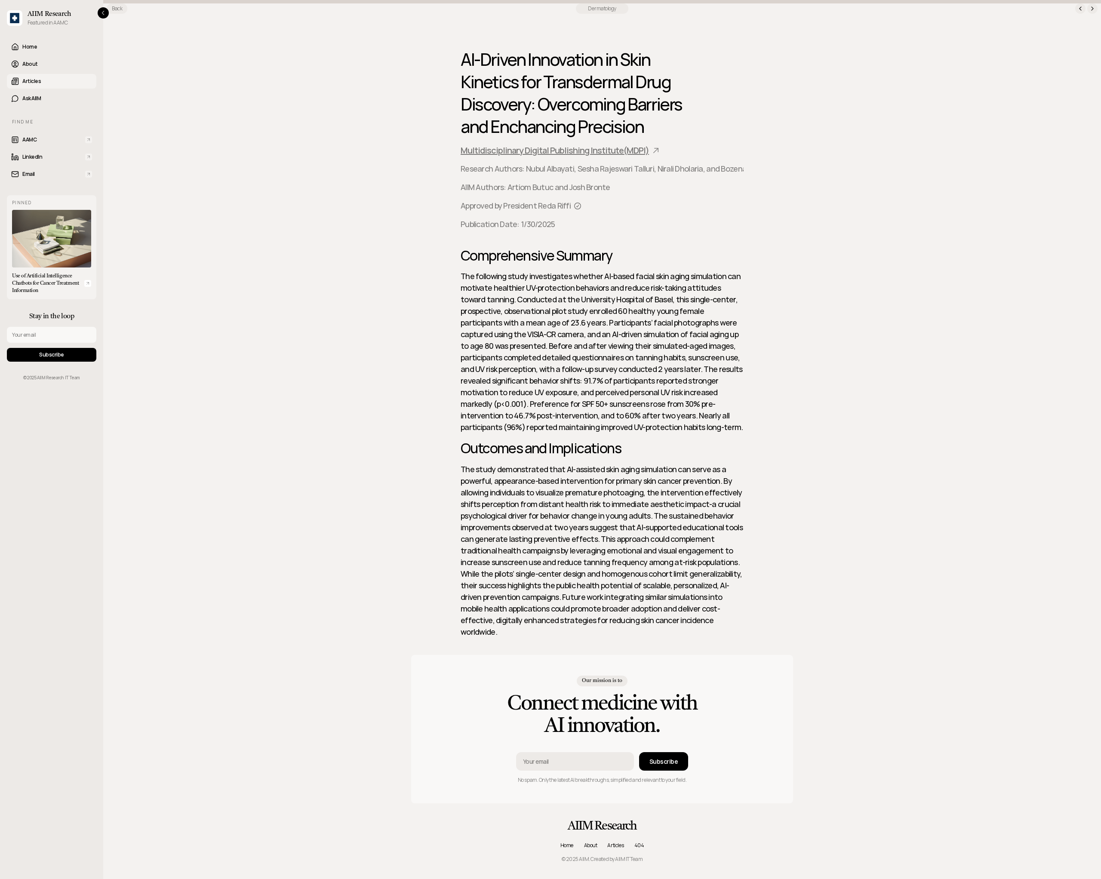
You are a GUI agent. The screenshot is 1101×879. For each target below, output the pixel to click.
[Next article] (1092, 8)
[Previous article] (1080, 8)
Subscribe (51, 354)
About (590, 845)
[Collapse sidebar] (103, 12)
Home (567, 845)
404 (639, 845)
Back (117, 8)
